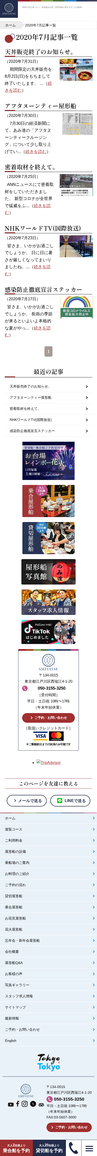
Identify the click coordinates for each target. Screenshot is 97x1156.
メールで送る (30, 801)
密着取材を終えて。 (31, 166)
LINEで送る (75, 801)
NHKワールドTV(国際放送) (43, 228)
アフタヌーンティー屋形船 (40, 105)
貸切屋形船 (13, 896)
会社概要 (12, 952)
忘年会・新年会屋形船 (22, 940)
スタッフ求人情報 (19, 996)
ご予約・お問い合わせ (51, 718)
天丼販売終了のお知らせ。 (40, 51)
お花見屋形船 (15, 918)
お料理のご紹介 (17, 874)
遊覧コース (13, 829)
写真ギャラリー (17, 985)
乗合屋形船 (13, 907)
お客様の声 (13, 974)
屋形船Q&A (14, 963)
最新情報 (12, 1018)
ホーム (10, 818)
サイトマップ (15, 1007)
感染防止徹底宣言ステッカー (43, 289)
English (10, 1041)
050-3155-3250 (69, 1099)
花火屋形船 (13, 929)
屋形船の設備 (15, 851)
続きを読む (36, 151)
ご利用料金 (13, 840)
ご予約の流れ (15, 885)
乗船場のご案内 (17, 863)
